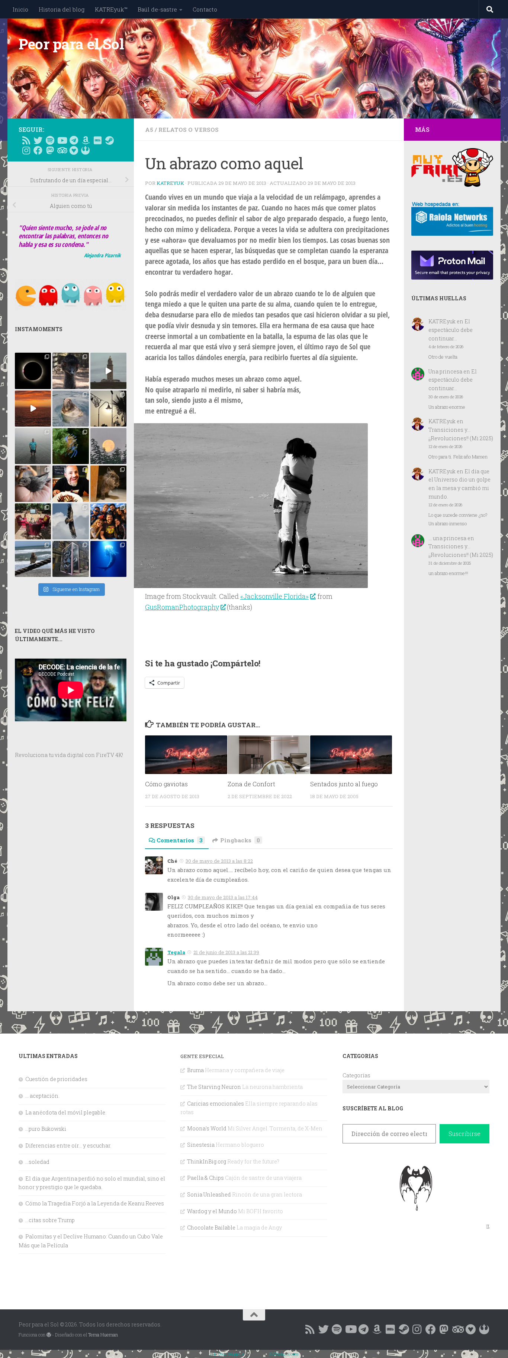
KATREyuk (170, 183)
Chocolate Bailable (211, 1227)
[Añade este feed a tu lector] (26, 140)
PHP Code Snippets (227, 1354)
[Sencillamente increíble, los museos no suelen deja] (70, 559)
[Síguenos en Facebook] (37, 150)
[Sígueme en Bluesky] (37, 140)
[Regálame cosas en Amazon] (85, 140)
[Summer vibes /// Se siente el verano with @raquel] (33, 446)
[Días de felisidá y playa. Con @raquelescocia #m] (33, 559)
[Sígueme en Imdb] (97, 140)
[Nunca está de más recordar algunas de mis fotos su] (108, 559)
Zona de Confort (251, 784)
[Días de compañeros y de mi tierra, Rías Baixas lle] (33, 521)
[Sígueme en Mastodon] (49, 150)
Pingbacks (240, 840)
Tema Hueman (103, 1335)
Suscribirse (464, 1133)
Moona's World (206, 1128)
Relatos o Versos (188, 129)
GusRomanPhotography (182, 607)
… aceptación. (42, 1095)
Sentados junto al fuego (344, 784)
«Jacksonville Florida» (274, 596)
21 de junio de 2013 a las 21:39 (226, 952)
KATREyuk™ (111, 9)
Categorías (356, 1075)
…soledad (37, 1161)
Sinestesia (201, 1144)
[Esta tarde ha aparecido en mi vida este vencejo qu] (33, 484)
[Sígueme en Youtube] (61, 140)
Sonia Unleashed (209, 1194)
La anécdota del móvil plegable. (65, 1112)
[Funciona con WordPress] (48, 1335)
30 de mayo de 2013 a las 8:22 (219, 861)
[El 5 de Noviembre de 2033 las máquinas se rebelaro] (70, 484)
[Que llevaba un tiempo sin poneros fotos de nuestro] (108, 484)
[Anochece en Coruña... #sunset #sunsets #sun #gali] (33, 409)
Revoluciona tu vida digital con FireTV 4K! (69, 754)
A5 (149, 129)
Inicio (20, 9)
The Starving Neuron (214, 1086)
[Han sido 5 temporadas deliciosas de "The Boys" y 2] (108, 521)
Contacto (205, 9)
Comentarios (180, 840)
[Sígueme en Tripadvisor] (61, 150)
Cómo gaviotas (166, 784)
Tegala (176, 952)
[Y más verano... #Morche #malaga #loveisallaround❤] (108, 409)
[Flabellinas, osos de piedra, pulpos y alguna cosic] (70, 446)
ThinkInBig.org (206, 1161)
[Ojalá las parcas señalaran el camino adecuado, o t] (108, 446)
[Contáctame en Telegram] (73, 140)
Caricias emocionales (215, 1103)
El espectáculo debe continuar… (450, 330)
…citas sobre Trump (50, 1220)
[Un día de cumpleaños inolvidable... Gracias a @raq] (70, 521)
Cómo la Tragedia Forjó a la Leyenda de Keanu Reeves (94, 1203)
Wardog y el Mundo (212, 1211)
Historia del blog (61, 9)
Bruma (195, 1070)
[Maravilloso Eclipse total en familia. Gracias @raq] (33, 371)
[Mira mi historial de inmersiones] (73, 150)
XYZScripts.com (283, 1354)
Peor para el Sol (71, 43)
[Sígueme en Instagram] (26, 150)
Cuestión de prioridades (56, 1079)
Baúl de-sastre (157, 9)
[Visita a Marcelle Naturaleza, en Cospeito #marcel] (70, 371)
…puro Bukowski (45, 1128)
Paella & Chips (205, 1177)
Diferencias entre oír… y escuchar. (68, 1145)
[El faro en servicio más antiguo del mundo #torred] (108, 371)
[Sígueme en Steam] (109, 140)
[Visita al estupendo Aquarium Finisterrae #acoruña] (70, 409)
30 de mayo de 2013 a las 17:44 (223, 897)
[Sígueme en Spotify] (49, 140)
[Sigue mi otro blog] (85, 150)
